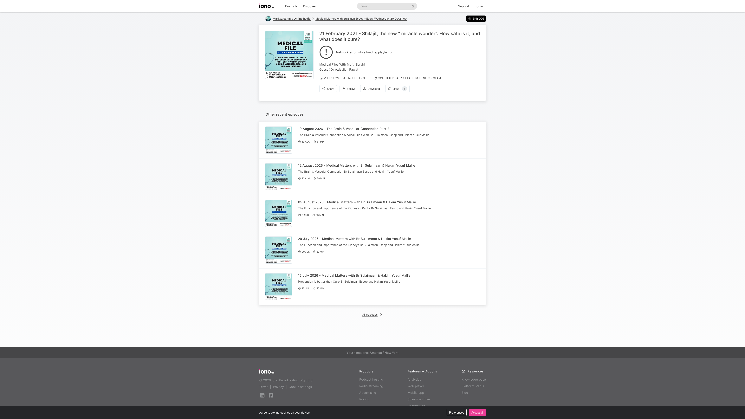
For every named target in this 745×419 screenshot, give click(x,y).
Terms (263, 387)
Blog (465, 393)
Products (291, 6)
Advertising (367, 393)
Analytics (414, 379)
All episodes (370, 314)
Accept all (477, 412)
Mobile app (416, 393)
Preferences (456, 412)
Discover (309, 6)
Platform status (473, 386)
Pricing (364, 399)
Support (463, 6)
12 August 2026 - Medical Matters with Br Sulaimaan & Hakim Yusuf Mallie (356, 165)
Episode (478, 18)
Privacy (278, 387)
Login (479, 6)
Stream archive (419, 399)
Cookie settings (300, 387)
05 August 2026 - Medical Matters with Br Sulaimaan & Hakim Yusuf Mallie (357, 202)
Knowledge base (474, 379)
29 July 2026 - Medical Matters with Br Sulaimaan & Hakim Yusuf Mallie (354, 239)
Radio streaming (371, 386)
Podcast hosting (371, 379)
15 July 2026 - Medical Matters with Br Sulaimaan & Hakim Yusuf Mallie (354, 275)
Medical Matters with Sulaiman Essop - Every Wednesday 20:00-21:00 (361, 18)
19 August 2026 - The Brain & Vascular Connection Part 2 (343, 129)
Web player (416, 386)
